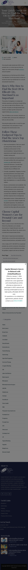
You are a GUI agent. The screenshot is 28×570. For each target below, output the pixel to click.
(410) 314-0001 (18, 301)
